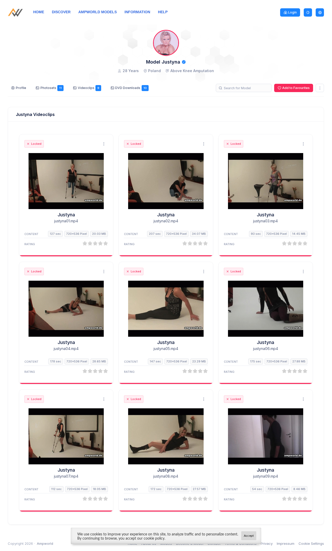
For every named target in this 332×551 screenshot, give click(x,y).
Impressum (285, 543)
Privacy (267, 543)
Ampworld (45, 543)
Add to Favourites (296, 88)
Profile (21, 88)
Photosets (51, 88)
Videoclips (88, 88)
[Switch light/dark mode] (308, 12)
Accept (249, 535)
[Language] (320, 12)
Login (292, 12)
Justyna (66, 214)
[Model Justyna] (66, 181)
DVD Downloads (131, 88)
